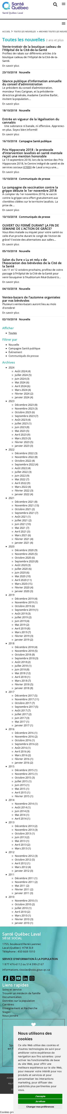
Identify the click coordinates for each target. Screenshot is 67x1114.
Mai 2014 (20, 815)
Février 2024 (22, 393)
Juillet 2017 (21, 714)
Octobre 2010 (23, 904)
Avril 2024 (20, 386)
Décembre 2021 (24, 501)
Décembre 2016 (24, 733)
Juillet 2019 (21, 617)
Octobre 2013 (23, 833)
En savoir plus (10, 65)
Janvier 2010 (22, 923)
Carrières (8, 1004)
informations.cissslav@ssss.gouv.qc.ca (26, 969)
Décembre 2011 (24, 878)
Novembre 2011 (24, 882)
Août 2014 (21, 807)
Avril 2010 (20, 911)
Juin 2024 (20, 378)
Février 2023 (22, 442)
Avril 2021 (20, 531)
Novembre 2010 (24, 900)
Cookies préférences (12, 1112)
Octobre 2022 (23, 460)
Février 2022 (22, 490)
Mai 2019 (20, 624)
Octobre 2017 (23, 703)
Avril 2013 (20, 844)
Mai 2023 (20, 431)
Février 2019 (22, 636)
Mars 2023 (21, 438)
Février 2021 (22, 539)
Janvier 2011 (22, 893)
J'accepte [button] (40, 1096)
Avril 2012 (20, 863)
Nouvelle (14, 344)
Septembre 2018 (25, 658)
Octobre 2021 (23, 509)
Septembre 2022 (25, 464)
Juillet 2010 (21, 908)
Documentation (12, 997)
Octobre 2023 (23, 412)
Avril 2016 (20, 751)
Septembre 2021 (25, 513)
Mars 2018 (21, 680)
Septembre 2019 (25, 610)
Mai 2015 (20, 788)
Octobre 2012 (23, 859)
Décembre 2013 (24, 826)
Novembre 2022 (24, 457)
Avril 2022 (20, 483)
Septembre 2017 (25, 706)
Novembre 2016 (24, 736)
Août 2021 (21, 516)
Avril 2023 (20, 434)
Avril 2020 (20, 580)
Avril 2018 (20, 677)
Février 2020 (22, 587)
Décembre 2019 (24, 598)
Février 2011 (22, 889)
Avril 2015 (20, 792)
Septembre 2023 (25, 416)
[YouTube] (18, 979)
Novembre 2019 (24, 602)
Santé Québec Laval (21, 934)
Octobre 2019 (23, 606)
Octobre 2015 (23, 777)
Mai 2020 (20, 576)
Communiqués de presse (24, 356)
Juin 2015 (20, 785)
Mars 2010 (21, 915)
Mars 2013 (21, 848)
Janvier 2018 (22, 688)
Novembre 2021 (24, 505)
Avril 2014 (20, 818)
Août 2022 (21, 468)
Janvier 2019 (22, 639)
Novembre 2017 (24, 699)
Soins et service (12, 989)
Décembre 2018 (24, 647)
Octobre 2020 (23, 557)
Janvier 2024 (22, 397)
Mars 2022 (21, 487)
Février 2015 (22, 796)
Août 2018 (21, 662)
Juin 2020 (20, 572)
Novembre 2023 (24, 408)
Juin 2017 (20, 718)
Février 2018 (22, 684)
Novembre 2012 (24, 856)
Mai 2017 (20, 721)
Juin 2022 (20, 475)
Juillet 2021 (21, 520)
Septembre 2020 (25, 561)
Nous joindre (10, 1015)
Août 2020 (21, 565)
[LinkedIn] (25, 979)
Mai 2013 (20, 841)
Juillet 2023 (21, 423)
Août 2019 (21, 613)
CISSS (27, 167)
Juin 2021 (20, 524)
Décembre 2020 (24, 550)
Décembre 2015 (24, 770)
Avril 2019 (20, 628)
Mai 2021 (20, 528)
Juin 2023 (20, 427)
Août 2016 (21, 747)
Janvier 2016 (22, 762)
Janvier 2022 (22, 494)
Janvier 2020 (22, 591)
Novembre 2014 (24, 803)
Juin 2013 (20, 837)
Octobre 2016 (23, 740)
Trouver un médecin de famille (21, 993)
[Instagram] (31, 979)
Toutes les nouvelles (25, 31)
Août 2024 (21, 371)
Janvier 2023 (22, 445)
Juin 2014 (20, 811)
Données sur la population (18, 1000)
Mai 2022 (20, 479)
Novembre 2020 (24, 554)
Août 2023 (21, 419)
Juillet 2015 (21, 781)
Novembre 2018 (24, 651)
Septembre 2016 (25, 744)
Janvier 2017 (22, 725)
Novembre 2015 (24, 774)
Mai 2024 (20, 382)
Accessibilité (13, 1078)
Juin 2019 (20, 621)
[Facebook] (5, 979)
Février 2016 (22, 759)
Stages (6, 1012)
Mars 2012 (21, 867)
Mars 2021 (21, 535)
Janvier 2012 (22, 870)
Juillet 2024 (21, 375)
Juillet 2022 (21, 472)
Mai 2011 (20, 885)
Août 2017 (21, 710)
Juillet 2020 (21, 569)
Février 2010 (22, 919)
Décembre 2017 (24, 695)
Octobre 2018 (23, 654)
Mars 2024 (21, 390)
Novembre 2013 (24, 829)
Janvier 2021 (22, 542)
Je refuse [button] (40, 1101)
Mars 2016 (21, 755)
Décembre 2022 (24, 453)
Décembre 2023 (24, 404)
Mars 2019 (21, 632)
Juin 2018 (20, 669)
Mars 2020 (21, 583)
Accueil (6, 31)
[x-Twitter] (12, 979)
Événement (15, 352)
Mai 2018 (20, 673)
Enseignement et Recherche (19, 1008)
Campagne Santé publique (24, 348)
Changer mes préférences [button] (40, 1106)
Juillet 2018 (21, 665)
